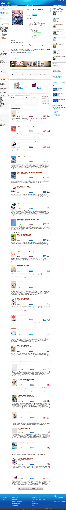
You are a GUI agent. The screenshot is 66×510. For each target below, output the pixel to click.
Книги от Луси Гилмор (3, 90)
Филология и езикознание (4, 50)
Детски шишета (56, 72)
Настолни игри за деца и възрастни (16, 496)
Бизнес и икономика (3, 26)
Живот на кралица (56, 113)
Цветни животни (41, 11)
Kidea (1, 98)
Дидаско (1, 99)
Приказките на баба (34, 500)
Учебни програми (3, 48)
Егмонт (1, 101)
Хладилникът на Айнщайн (62, 88)
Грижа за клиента (59, 0)
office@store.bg (63, 501)
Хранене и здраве (3, 58)
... (17, 121)
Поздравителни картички (4, 71)
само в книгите (3, 13)
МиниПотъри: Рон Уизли (35, 503)
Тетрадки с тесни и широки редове (4, 33)
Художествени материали (15, 498)
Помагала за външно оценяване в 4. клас (3, 86)
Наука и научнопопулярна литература (4, 51)
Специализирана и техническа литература (3, 53)
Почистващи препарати (15, 497)
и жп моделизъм (16, 502)
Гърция (55, 109)
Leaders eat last (56, 110)
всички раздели (3, 12)
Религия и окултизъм (3, 57)
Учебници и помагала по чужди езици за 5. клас (3, 81)
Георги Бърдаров (2, 120)
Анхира (1, 100)
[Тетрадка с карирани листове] (17, 18)
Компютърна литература (4, 27)
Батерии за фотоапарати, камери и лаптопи (17, 506)
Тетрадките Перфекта (14, 44)
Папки (55, 81)
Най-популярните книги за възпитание (4, 83)
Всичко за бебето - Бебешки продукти (17, 501)
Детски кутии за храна (57, 71)
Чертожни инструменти (57, 77)
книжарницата (59, 105)
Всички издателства (5, 107)
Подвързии (2, 46)
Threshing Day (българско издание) (36, 504)
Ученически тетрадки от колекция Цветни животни (58, 9)
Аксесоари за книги (3, 70)
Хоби (1, 68)
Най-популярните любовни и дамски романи (4, 85)
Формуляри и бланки (3, 69)
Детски (14, 500)
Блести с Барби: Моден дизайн (35, 498)
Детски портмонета (57, 70)
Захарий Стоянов (2, 104)
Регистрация (3, 499)
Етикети (2, 47)
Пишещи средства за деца (58, 75)
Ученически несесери (57, 67)
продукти (15, 499)
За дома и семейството (3, 59)
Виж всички (63, 60)
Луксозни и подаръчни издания (3, 62)
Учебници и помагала (57, 65)
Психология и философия (4, 56)
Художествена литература (4, 28)
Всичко (16, 503)
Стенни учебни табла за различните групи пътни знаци (38, 496)
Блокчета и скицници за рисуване (59, 78)
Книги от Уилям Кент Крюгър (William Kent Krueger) (3, 92)
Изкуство (1, 60)
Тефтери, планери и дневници (3, 72)
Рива (1, 97)
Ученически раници (57, 66)
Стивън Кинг (2, 121)
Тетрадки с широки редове (4, 34)
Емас (1, 102)
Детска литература (3, 29)
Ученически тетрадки (57, 73)
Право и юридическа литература (3, 55)
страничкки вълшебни (57, 114)
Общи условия (57, 508)
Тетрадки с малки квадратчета (3, 35)
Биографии (2, 61)
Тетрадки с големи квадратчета (3, 37)
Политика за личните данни (63, 508)
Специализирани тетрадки (4, 45)
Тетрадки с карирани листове (3, 38)
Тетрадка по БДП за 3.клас (57, 115)
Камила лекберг (56, 111)
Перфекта (35, 33)
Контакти (3, 496)
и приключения (15, 504)
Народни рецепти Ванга (57, 108)
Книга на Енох (33, 501)
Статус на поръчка (4, 498)
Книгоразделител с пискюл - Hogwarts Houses (37, 502)
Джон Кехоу (2, 125)
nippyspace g (55, 112)
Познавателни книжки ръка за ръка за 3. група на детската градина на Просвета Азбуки (4, 89)
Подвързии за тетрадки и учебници (59, 82)
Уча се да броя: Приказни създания (36, 497)
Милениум (2, 106)
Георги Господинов (3, 124)
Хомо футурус (2, 103)
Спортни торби (56, 69)
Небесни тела (33, 505)
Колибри (1, 105)
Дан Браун (1, 119)
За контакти (63, 0)
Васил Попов (2, 123)
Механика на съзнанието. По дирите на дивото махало (38, 499)
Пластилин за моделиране (58, 76)
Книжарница (4, 5)
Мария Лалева (2, 122)
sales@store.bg (62, 500)
